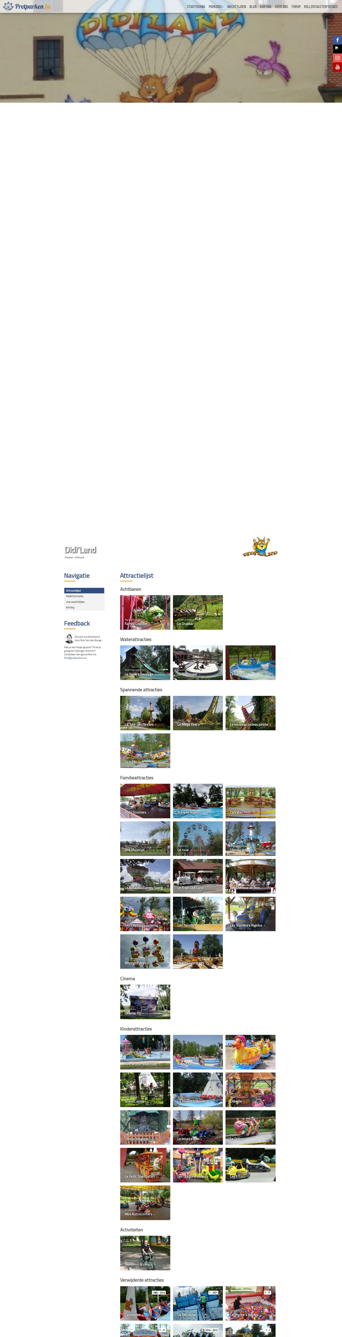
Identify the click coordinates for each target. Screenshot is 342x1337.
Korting (265, 6)
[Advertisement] (84, 719)
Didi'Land (79, 557)
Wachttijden (236, 6)
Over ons (281, 6)
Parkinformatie (74, 596)
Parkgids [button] (215, 6)
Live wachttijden (75, 602)
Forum (296, 6)
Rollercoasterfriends (321, 6)
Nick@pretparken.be (75, 658)
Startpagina (196, 6)
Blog (253, 6)
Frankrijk (68, 557)
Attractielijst (73, 591)
